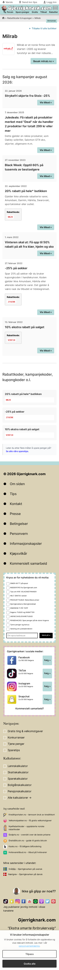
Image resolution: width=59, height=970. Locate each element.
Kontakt (16, 504)
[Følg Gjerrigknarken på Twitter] (47, 901)
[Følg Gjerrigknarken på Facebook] (23, 901)
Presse (15, 514)
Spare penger (22, 12)
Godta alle (29, 963)
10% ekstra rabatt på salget (24, 327)
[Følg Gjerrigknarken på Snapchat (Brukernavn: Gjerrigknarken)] (11, 901)
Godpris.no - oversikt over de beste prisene (29, 834)
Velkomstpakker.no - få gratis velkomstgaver (30, 820)
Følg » (47, 660)
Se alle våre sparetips (17, 451)
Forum (10, 12)
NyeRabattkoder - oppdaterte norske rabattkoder (26, 828)
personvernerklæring (29, 946)
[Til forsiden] (4, 8)
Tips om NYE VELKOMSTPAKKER (23, 592)
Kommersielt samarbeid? (29, 708)
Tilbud (43, 12)
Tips (13, 494)
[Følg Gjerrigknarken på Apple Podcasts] (41, 901)
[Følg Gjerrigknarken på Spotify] (35, 901)
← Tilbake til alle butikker (43, 28)
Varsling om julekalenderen (21, 629)
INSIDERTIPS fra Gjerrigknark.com (23, 588)
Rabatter (53, 12)
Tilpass (29, 954)
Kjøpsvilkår (18, 553)
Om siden (17, 484)
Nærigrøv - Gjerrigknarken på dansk (25, 874)
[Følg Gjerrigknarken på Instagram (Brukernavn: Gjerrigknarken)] (17, 901)
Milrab (37, 18)
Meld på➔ (46, 635)
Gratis (35, 12)
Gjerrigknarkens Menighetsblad (23, 604)
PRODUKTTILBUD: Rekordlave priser (24, 600)
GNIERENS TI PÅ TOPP (19, 608)
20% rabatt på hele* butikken (26, 191)
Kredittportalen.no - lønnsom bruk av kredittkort (32, 814)
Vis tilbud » (46, 102)
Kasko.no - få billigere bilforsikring (25, 846)
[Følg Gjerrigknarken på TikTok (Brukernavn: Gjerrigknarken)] (5, 901)
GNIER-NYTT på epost (19, 583)
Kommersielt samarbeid (28, 563)
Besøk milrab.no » (43, 61)
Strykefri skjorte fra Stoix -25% (27, 96)
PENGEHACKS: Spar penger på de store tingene (29, 620)
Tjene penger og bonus (19, 625)
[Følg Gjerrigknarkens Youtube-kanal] (29, 901)
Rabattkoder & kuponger (19, 18)
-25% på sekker (16, 268)
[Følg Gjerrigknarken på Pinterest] (53, 901)
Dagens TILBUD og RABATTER (22, 612)
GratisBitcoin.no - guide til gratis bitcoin (28, 840)
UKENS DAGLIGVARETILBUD (21, 616)
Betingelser (19, 524)
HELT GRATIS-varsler (18, 596)
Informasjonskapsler (26, 543)
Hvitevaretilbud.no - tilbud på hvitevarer (28, 852)
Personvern (19, 534)
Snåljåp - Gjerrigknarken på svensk (25, 869)
